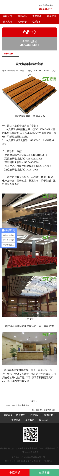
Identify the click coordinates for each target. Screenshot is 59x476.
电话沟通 (14, 472)
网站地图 (43, 420)
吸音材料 (20, 415)
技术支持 (7, 21)
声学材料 (22, 16)
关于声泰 (22, 21)
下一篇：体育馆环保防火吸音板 (41, 410)
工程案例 (36, 16)
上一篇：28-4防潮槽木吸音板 (16, 405)
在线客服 (44, 472)
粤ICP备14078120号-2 (42, 461)
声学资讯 (35, 415)
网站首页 (7, 16)
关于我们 (29, 420)
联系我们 (36, 21)
